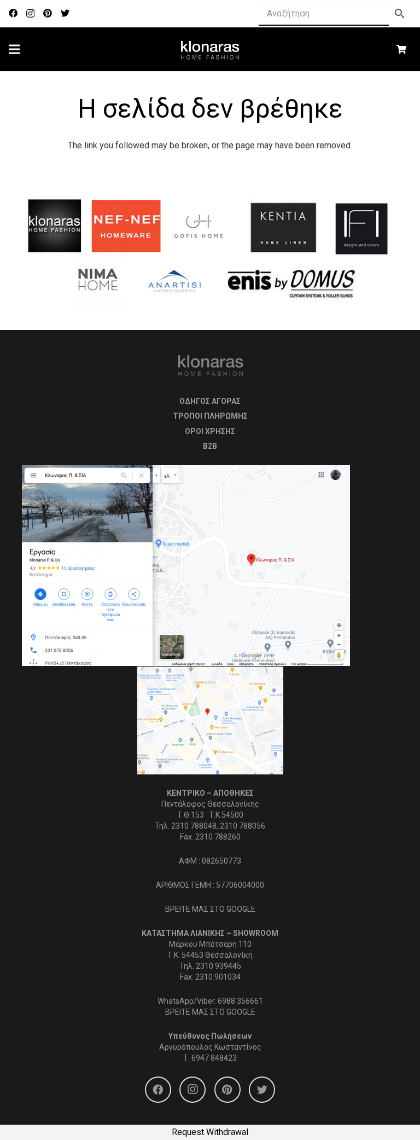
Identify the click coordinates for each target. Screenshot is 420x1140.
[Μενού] (14, 49)
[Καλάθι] (401, 49)
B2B (210, 446)
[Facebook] (13, 13)
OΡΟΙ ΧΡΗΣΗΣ (210, 431)
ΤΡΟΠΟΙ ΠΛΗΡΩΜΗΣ (210, 416)
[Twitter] (65, 13)
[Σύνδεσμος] (210, 49)
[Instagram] (30, 14)
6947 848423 (214, 1058)
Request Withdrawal (210, 1132)
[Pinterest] (47, 13)
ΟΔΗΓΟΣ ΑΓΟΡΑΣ (210, 401)
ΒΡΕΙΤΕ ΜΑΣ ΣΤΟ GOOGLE (210, 909)
